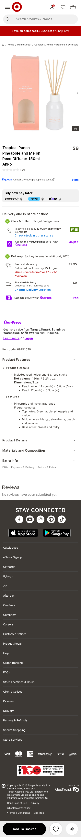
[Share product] (72, 829)
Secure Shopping (14, 730)
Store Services (12, 739)
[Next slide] (77, 93)
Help (6, 653)
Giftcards (9, 566)
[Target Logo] (17, 7)
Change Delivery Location (33, 289)
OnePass (9, 605)
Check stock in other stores (34, 235)
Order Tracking (13, 662)
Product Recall (12, 643)
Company (9, 614)
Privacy (35, 803)
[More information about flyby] (53, 180)
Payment (9, 701)
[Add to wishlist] (56, 829)
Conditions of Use (17, 803)
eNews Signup (12, 557)
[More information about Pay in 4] (42, 199)
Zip (5, 586)
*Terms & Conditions (18, 812)
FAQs (6, 672)
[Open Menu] (7, 7)
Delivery (8, 710)
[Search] (7, 19)
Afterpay (9, 595)
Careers (8, 624)
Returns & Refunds (15, 720)
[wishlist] (63, 7)
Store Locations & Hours (18, 682)
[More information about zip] (59, 199)
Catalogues (10, 547)
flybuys (8, 576)
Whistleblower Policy (18, 807)
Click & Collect (12, 691)
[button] (24, 829)
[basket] (73, 7)
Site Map (39, 812)
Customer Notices (15, 634)
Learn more (11, 338)
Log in (29, 338)
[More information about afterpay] (21, 199)
